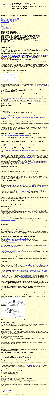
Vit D (2, 162)
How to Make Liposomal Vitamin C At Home (31, 365)
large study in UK (7, 242)
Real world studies (25, 56)
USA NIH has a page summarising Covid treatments (11, 150)
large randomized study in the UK (10, 238)
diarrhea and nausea (24, 208)
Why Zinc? (3, 25)
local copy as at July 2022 (35, 98)
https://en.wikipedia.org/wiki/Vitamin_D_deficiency (29, 162)
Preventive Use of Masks (5, 22)
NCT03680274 (15, 185)
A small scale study (4, 143)
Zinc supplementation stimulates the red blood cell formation (31, 265)
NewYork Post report (45, 183)
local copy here (37, 55)
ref (41, 161)
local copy (30, 56)
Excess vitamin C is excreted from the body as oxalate (23, 217)
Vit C (2, 155)
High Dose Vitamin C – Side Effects (6, 23)
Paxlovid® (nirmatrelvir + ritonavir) (14, 56)
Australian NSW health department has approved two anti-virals (14, 55)
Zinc (2, 164)
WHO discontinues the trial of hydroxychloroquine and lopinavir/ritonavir (16, 239)
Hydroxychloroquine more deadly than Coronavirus (9, 24)
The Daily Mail (23, 195)
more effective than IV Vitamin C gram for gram (40, 186)
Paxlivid (38, 57)
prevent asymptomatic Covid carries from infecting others (18, 170)
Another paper (13, 144)
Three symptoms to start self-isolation (7, 115)
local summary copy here (26, 189)
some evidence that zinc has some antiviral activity (11, 263)
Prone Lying (3, 26)
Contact (44, 0)
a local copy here (14, 246)
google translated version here (34, 183)
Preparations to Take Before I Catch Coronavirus (8, 29)
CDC (8, 103)
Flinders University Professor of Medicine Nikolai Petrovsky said (37, 85)
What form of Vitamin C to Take (6, 28)
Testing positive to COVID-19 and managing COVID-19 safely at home (16, 98)
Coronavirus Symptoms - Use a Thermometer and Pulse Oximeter (11, 18)
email (16, 393)
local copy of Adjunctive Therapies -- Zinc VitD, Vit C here (28, 150)
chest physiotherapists (16, 296)
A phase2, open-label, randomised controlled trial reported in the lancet (12, 61)
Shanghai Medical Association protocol (24, 183)
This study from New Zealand (5, 220)
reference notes (26, 157)
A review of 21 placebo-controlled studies (20, 191)
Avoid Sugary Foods (4, 27)
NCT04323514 (25, 185)
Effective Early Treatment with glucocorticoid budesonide (10, 19)
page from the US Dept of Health (8, 279)
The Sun (13, 184)
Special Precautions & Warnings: (25, 276)
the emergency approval (17, 240)
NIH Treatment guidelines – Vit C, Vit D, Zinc (8, 21)
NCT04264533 (20, 185)
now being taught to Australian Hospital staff (35, 294)
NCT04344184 (30, 185)
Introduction (3, 17)
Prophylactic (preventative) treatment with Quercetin (9, 20)
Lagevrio (33, 57)
